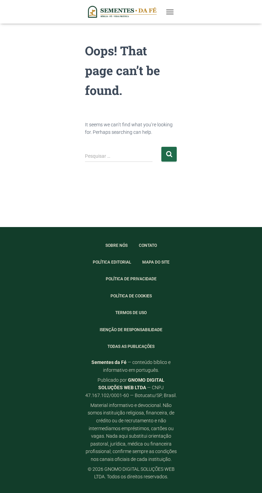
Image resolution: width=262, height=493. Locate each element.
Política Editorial (112, 262)
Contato (148, 245)
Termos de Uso (131, 312)
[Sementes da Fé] (123, 11)
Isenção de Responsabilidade (131, 329)
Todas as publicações (131, 346)
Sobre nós (116, 245)
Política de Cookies (131, 296)
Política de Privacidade (131, 279)
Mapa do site (156, 262)
